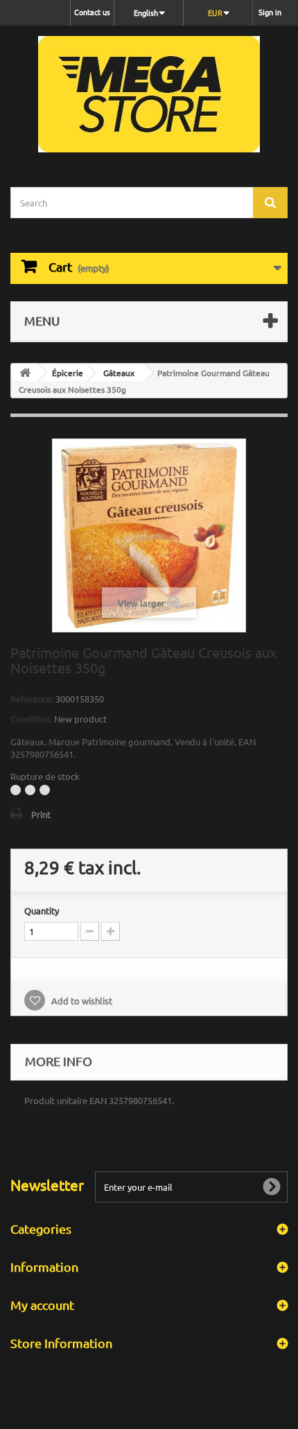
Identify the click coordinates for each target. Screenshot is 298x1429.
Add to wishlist (80, 1000)
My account (42, 1304)
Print (41, 814)
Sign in (269, 11)
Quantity (41, 910)
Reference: (31, 698)
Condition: (31, 719)
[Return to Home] (25, 372)
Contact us (92, 11)
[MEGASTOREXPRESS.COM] (149, 94)
